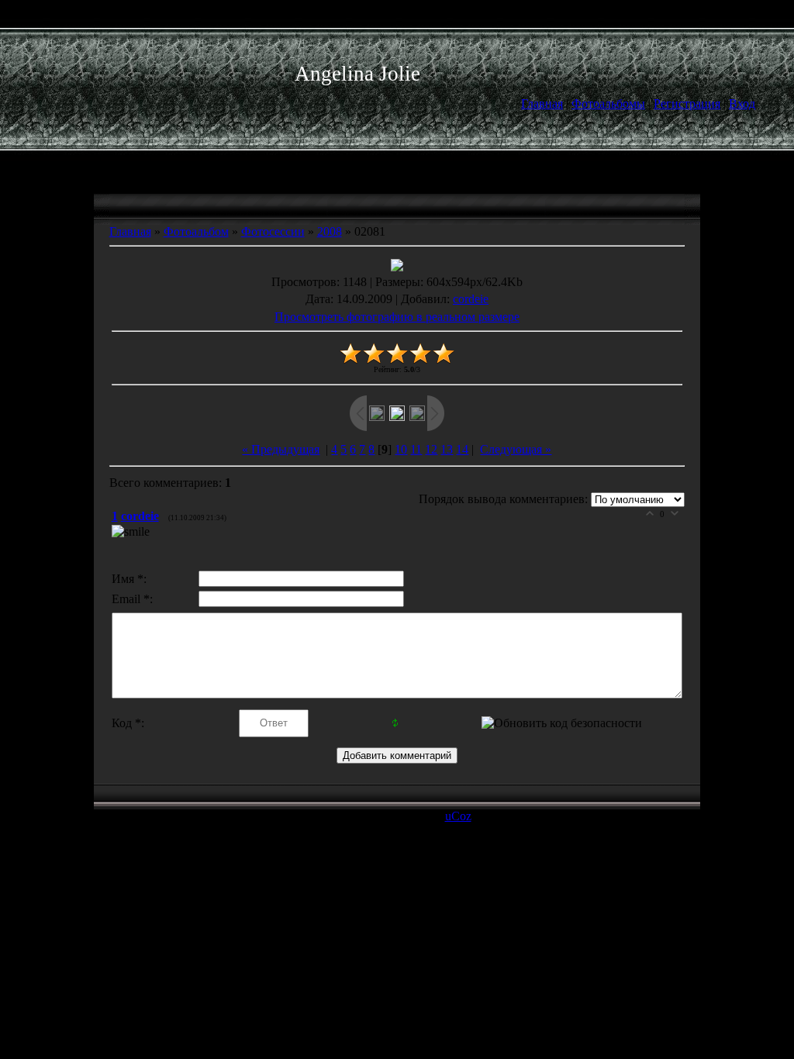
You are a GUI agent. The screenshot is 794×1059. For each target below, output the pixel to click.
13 (446, 449)
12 (431, 449)
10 (401, 449)
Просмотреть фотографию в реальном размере (397, 316)
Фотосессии (273, 231)
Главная (542, 103)
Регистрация (687, 103)
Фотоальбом (196, 231)
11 (416, 449)
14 (462, 449)
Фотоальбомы (608, 103)
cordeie (470, 298)
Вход (742, 103)
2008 (329, 231)
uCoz (458, 816)
